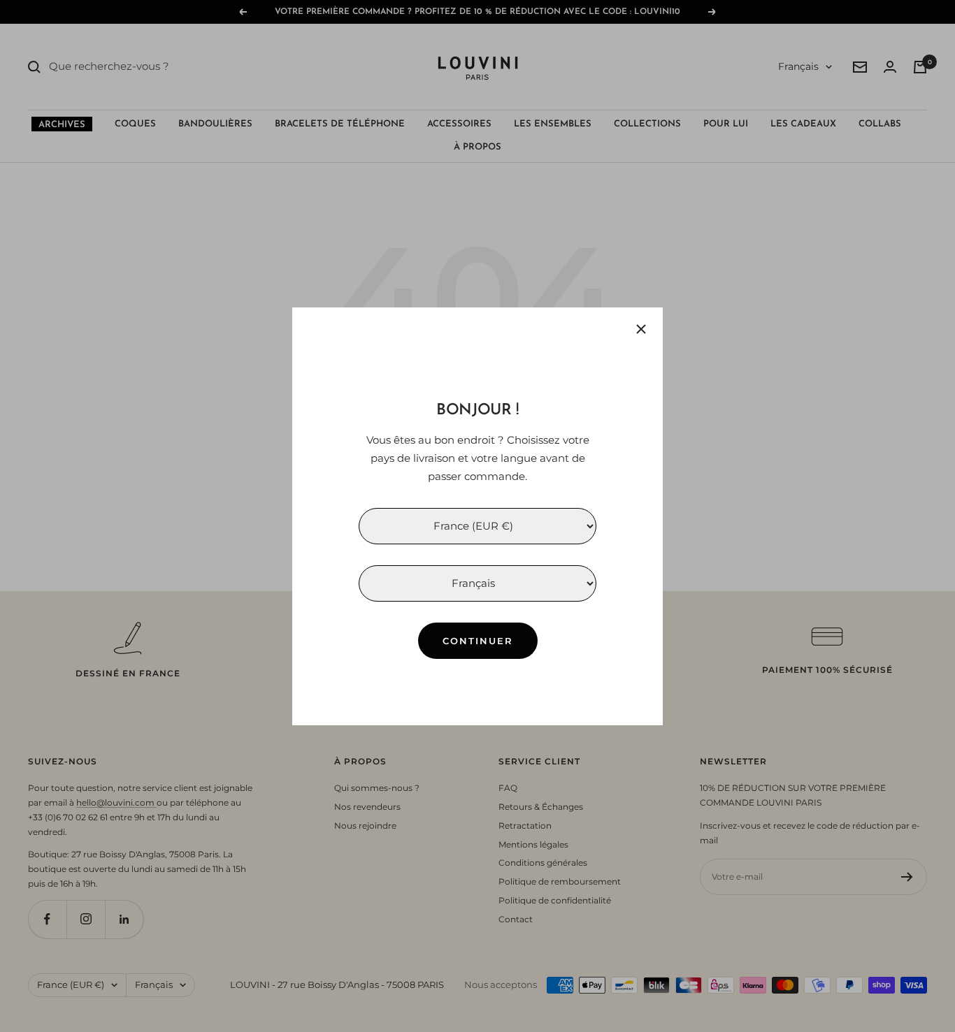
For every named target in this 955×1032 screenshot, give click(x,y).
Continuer (478, 640)
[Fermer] (641, 329)
